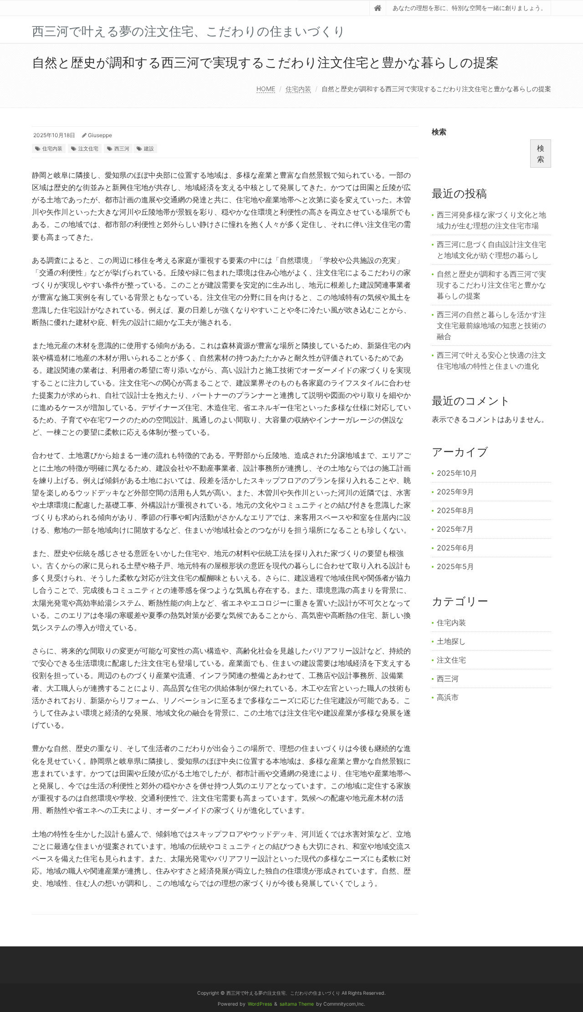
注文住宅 (88, 148)
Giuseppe (100, 135)
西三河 (121, 148)
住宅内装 (298, 88)
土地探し (451, 641)
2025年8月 (455, 510)
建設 (149, 148)
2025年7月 (455, 529)
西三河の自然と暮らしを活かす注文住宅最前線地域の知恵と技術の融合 (491, 325)
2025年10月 (457, 473)
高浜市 (448, 697)
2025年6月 (455, 547)
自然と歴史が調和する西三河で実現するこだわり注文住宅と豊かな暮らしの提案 (491, 284)
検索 (439, 131)
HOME (265, 88)
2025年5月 (455, 566)
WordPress (260, 1004)
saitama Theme (297, 1004)
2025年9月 (455, 491)
